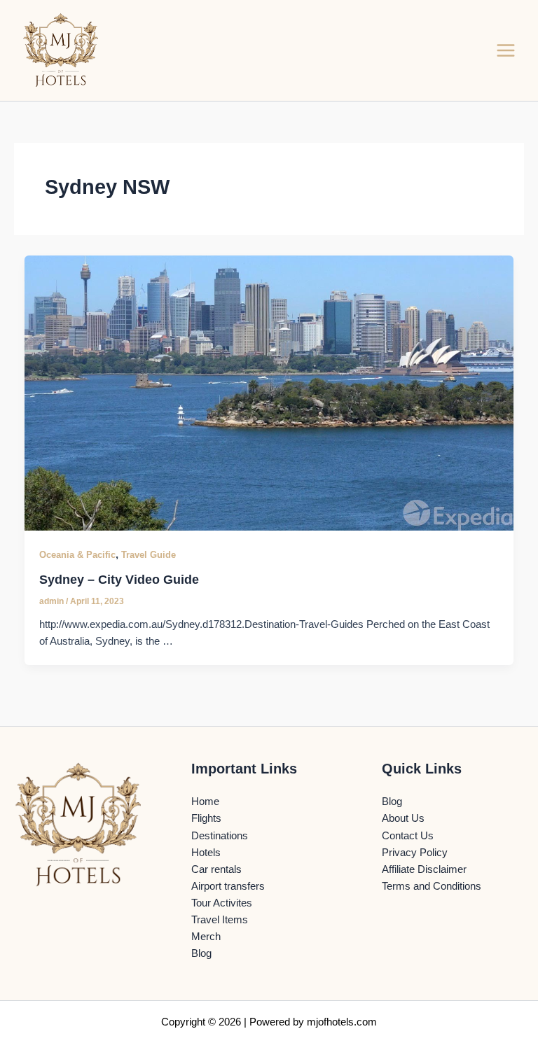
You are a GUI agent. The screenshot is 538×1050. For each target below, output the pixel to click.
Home (205, 801)
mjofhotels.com (342, 1022)
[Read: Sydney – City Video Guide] (269, 392)
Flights (206, 818)
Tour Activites (221, 903)
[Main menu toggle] (506, 50)
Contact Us (408, 835)
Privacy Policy (415, 852)
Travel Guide (148, 555)
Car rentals (216, 869)
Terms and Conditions (431, 886)
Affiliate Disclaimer (424, 869)
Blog (201, 953)
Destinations (219, 835)
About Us (403, 818)
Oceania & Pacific (77, 555)
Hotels (206, 852)
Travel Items (219, 919)
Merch (206, 936)
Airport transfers (228, 886)
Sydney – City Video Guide (119, 579)
